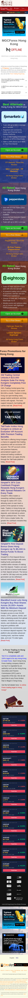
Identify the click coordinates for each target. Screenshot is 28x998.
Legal (22, 970)
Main (11, 8)
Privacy (12, 970)
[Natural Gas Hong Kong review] (19, 899)
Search (25, 970)
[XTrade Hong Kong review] (9, 886)
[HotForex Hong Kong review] (9, 890)
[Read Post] (17, 406)
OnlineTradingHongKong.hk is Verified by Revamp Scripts (15, 989)
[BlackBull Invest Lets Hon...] (13, 598)
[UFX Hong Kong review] (19, 886)
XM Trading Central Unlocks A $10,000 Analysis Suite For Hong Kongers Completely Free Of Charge (13, 380)
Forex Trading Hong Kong (17, 73)
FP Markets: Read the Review (14, 163)
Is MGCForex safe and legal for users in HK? (14, 87)
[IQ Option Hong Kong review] (19, 890)
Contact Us (7, 970)
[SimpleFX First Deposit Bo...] (13, 541)
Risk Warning (17, 970)
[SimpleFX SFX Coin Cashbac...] (13, 480)
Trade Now (14, 725)
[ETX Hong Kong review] (9, 895)
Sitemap (14, 971)
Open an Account (13, 150)
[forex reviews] (7, 966)
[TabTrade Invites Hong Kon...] (13, 424)
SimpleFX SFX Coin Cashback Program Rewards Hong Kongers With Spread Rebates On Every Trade (13, 487)
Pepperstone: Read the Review (14, 242)
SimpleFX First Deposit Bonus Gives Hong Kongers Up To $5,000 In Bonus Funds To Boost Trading (13, 549)
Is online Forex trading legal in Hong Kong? (14, 687)
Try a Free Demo (13, 157)
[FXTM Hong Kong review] (9, 899)
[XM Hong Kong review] (19, 878)
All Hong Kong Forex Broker (14, 177)
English (17, 8)
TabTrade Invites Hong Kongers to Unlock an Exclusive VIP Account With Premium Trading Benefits (12, 431)
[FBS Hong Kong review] (9, 882)
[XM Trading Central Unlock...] (13, 372)
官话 (17, 958)
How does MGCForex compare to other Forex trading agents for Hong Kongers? (14, 81)
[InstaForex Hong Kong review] (19, 882)
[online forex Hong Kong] (7, 5)
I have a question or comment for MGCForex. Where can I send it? (14, 92)
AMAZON (17, 12)
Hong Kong (4, 8)
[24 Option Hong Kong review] (19, 895)
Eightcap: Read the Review (14, 327)
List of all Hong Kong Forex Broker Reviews (14, 904)
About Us (3, 970)
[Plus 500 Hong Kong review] (9, 878)
